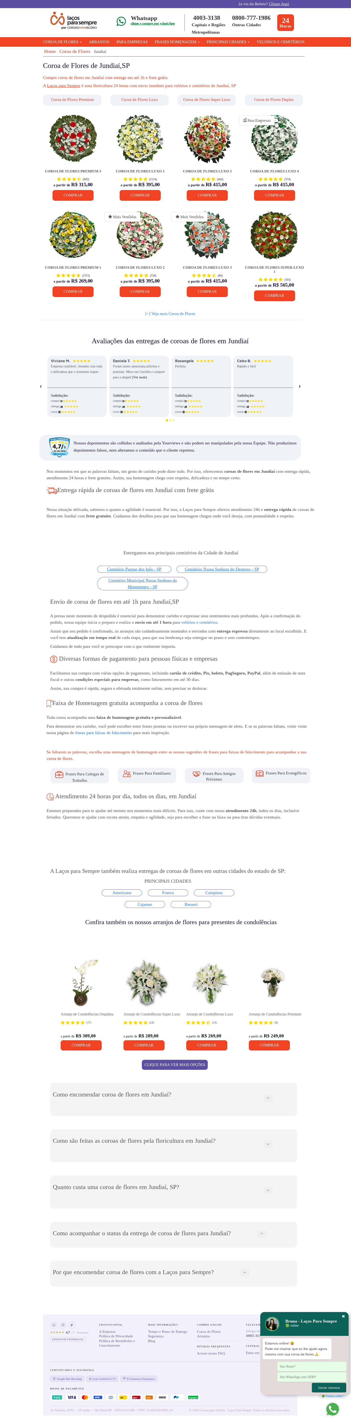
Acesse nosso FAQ (211, 1353)
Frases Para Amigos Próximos (219, 776)
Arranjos (99, 42)
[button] (72, 100)
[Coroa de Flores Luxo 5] (207, 142)
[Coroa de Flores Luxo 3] (207, 238)
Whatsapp (144, 18)
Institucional (111, 1324)
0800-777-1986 (251, 17)
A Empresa (107, 1331)
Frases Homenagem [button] (176, 42)
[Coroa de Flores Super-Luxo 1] (274, 238)
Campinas (214, 892)
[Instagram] (62, 1325)
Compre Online (209, 1324)
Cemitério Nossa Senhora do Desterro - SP (222, 569)
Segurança (156, 1336)
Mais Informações (163, 1324)
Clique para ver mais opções (174, 1065)
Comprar (73, 195)
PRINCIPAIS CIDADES (227, 42)
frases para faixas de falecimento (103, 732)
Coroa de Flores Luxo (139, 99)
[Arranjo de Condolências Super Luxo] (147, 982)
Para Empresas (132, 42)
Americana (121, 892)
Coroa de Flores (74, 51)
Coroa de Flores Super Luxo (206, 99)
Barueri (191, 904)
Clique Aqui (279, 4)
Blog (151, 1341)
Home (50, 51)
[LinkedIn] (53, 1325)
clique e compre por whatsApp (153, 23)
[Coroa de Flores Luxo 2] (140, 238)
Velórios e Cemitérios (280, 42)
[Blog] (71, 1325)
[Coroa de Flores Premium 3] (73, 142)
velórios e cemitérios (199, 622)
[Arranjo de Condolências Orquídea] (84, 982)
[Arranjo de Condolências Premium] (273, 982)
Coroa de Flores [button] (61, 42)
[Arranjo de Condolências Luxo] (210, 982)
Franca (168, 892)
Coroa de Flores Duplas (274, 99)
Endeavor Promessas (67, 1339)
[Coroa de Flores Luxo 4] (274, 142)
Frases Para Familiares (151, 773)
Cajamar (145, 904)
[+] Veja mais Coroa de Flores (170, 313)
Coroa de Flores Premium (72, 99)
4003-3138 (206, 17)
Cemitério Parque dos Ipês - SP (134, 569)
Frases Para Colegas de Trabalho (84, 777)
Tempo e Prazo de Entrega (167, 1331)
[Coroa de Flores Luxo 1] (140, 142)
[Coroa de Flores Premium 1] (73, 238)
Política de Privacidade (116, 1336)
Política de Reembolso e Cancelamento (117, 1343)
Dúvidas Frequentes (213, 1346)
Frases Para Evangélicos (286, 773)
